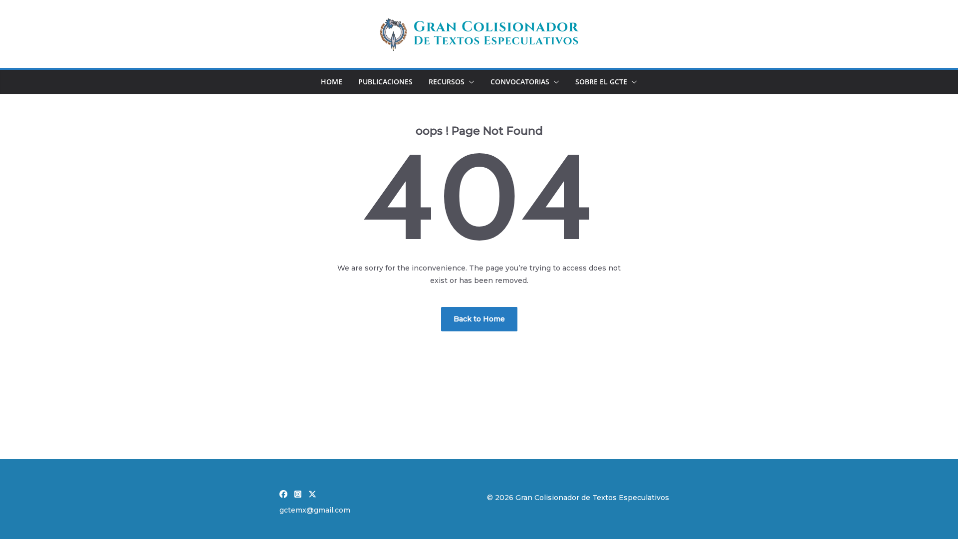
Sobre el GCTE (601, 81)
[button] (470, 82)
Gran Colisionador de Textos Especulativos (592, 497)
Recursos (447, 81)
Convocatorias (519, 81)
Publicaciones (385, 81)
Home (331, 81)
